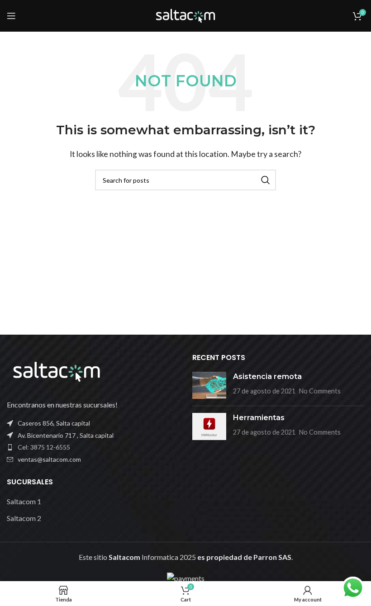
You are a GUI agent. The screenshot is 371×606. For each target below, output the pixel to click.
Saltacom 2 (24, 518)
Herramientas (259, 417)
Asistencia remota (267, 376)
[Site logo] (185, 14)
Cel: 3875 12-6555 (44, 447)
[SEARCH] (265, 180)
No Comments (320, 391)
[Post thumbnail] (209, 385)
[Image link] (56, 370)
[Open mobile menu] (11, 16)
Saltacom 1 (24, 501)
